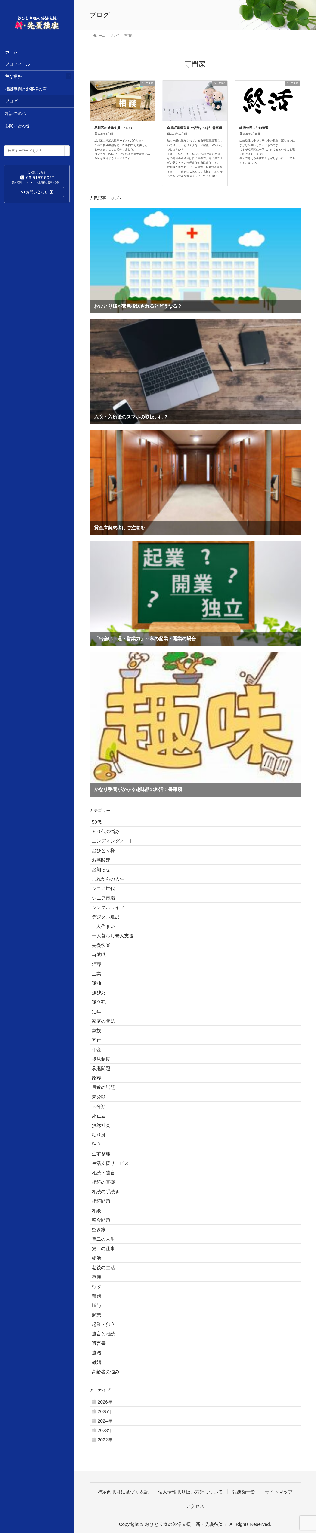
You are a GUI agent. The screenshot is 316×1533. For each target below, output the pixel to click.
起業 (96, 1314)
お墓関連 (101, 860)
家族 (96, 1030)
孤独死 (99, 992)
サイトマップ (279, 1491)
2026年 (105, 1401)
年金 (96, 1049)
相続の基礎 (103, 1182)
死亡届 (99, 1115)
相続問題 (101, 1201)
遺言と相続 (103, 1333)
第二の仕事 (103, 1248)
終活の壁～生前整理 (254, 128)
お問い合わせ (17, 125)
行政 (96, 1286)
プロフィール (17, 64)
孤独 (96, 983)
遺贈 (96, 1352)
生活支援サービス (110, 1163)
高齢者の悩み (106, 1371)
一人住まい (103, 926)
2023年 (105, 1430)
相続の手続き (106, 1191)
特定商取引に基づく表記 (123, 1491)
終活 (96, 1258)
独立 (96, 1144)
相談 (96, 1210)
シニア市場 (103, 897)
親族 (96, 1295)
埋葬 (96, 964)
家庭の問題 (103, 1021)
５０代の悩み (106, 831)
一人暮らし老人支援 (112, 935)
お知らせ (101, 869)
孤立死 (99, 1002)
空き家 (99, 1229)
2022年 (105, 1439)
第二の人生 (103, 1239)
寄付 (96, 1040)
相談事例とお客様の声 (26, 89)
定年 (96, 1011)
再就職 (99, 954)
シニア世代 (103, 888)
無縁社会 (101, 1125)
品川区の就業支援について (113, 128)
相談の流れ (15, 113)
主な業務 (13, 76)
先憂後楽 (101, 945)
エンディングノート (112, 841)
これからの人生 (108, 878)
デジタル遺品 (106, 916)
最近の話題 (103, 1087)
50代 (97, 822)
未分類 (99, 1096)
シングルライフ (108, 907)
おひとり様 (103, 850)
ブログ (11, 101)
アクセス (195, 1506)
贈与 (96, 1305)
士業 (96, 973)
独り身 (99, 1134)
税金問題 (101, 1220)
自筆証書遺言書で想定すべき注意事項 (194, 128)
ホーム (11, 52)
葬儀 (96, 1276)
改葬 (96, 1077)
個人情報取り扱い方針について (190, 1491)
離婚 (96, 1362)
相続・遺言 (103, 1172)
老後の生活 (103, 1267)
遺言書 (99, 1343)
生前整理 (101, 1153)
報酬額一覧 (243, 1491)
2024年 (105, 1420)
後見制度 (101, 1059)
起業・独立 (103, 1324)
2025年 (105, 1411)
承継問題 (101, 1068)
